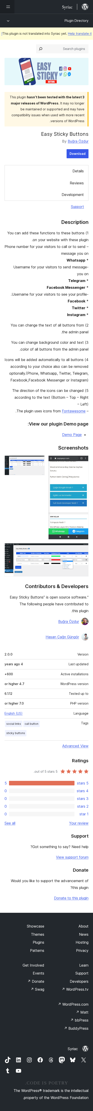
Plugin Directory (76, 20)
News (83, 934)
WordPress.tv (75, 989)
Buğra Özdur (78, 141)
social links (13, 723)
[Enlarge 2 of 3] (38, 461)
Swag (37, 989)
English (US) (14, 713)
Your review (78, 823)
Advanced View (75, 746)
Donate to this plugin (71, 898)
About (83, 926)
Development (73, 194)
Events (38, 973)
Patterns (37, 950)
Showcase (35, 926)
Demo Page (72, 434)
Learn (83, 965)
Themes (37, 934)
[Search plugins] (40, 48)
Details (78, 171)
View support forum (72, 857)
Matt (82, 1012)
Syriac (73, 1049)
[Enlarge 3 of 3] (82, 549)
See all (10, 823)
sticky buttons (15, 733)
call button (31, 723)
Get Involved (33, 965)
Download (78, 154)
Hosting (82, 942)
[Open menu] (7, 7)
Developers (79, 981)
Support (77, 206)
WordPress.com (73, 1004)
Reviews (77, 183)
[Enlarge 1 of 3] (82, 461)
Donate (35, 981)
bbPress (79, 1020)
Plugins (38, 942)
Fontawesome (74, 411)
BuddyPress (76, 1028)
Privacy (82, 950)
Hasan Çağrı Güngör (62, 637)
